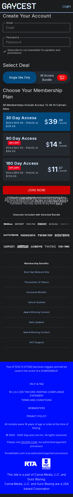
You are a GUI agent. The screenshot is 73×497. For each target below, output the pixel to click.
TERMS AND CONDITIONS (36, 400)
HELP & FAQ (37, 383)
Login (66, 6)
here (59, 203)
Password (12, 37)
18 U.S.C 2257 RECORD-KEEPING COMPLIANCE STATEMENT (37, 393)
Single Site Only (19, 77)
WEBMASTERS (36, 408)
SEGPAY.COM (29, 442)
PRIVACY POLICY (37, 416)
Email (9, 22)
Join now (36, 190)
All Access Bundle (52, 77)
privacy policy (58, 200)
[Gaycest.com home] (19, 6)
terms (39, 200)
